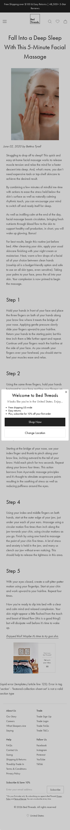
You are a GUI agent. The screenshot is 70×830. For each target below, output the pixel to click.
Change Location (35, 433)
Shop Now (35, 422)
